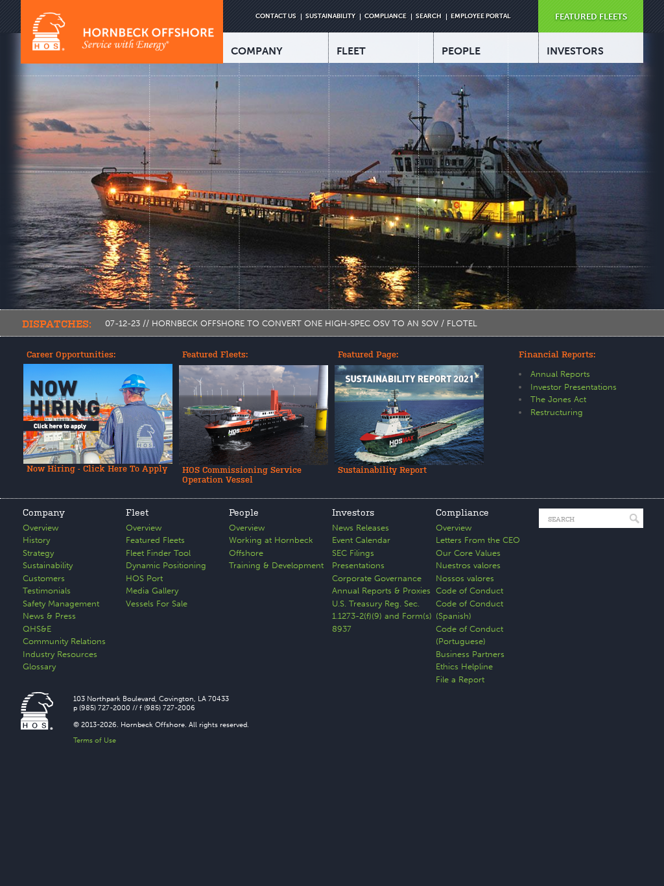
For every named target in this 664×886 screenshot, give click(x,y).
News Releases (360, 528)
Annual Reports (560, 374)
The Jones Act (558, 399)
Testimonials (47, 590)
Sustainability (48, 565)
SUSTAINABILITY (330, 16)
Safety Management (61, 603)
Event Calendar (361, 540)
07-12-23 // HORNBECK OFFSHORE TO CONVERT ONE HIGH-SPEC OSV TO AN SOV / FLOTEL (291, 323)
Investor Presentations (573, 387)
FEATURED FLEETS (591, 16)
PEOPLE (461, 51)
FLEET (351, 51)
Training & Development (276, 565)
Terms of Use (94, 740)
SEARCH (429, 16)
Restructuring (556, 412)
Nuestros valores (468, 565)
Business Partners (470, 654)
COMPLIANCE (385, 16)
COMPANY (257, 51)
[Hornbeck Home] (122, 32)
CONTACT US (275, 16)
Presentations (358, 565)
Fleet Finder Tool (158, 553)
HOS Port (144, 578)
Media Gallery (152, 590)
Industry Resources (60, 654)
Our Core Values (468, 553)
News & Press (49, 616)
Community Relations (64, 641)
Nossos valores (465, 578)
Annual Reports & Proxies (381, 590)
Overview (40, 528)
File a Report (460, 679)
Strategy (38, 553)
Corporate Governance (376, 578)
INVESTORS (575, 51)
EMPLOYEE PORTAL (480, 16)
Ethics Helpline (464, 666)
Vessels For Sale (156, 603)
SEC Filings (353, 553)
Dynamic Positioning (166, 565)
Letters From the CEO (478, 540)
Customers (44, 578)
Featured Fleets (155, 540)
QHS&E (37, 629)
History (36, 540)
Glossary (39, 666)
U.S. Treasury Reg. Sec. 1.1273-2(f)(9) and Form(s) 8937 (382, 616)
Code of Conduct (469, 590)
